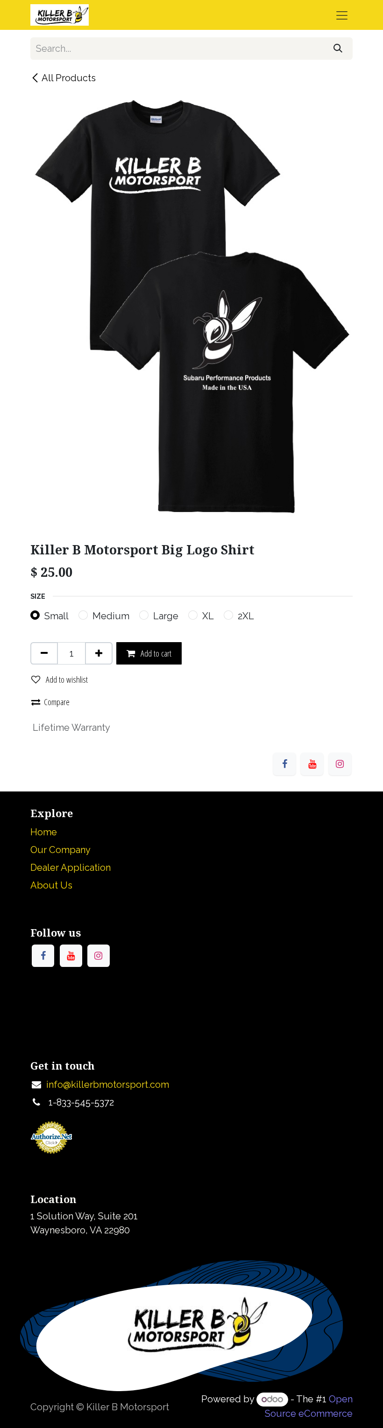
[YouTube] (312, 764)
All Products (69, 78)
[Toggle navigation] (342, 15)
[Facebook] (284, 764)
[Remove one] (44, 653)
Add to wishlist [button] (66, 679)
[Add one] (99, 653)
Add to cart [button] (155, 653)
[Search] (338, 48)
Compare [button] (57, 701)
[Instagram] (340, 764)
